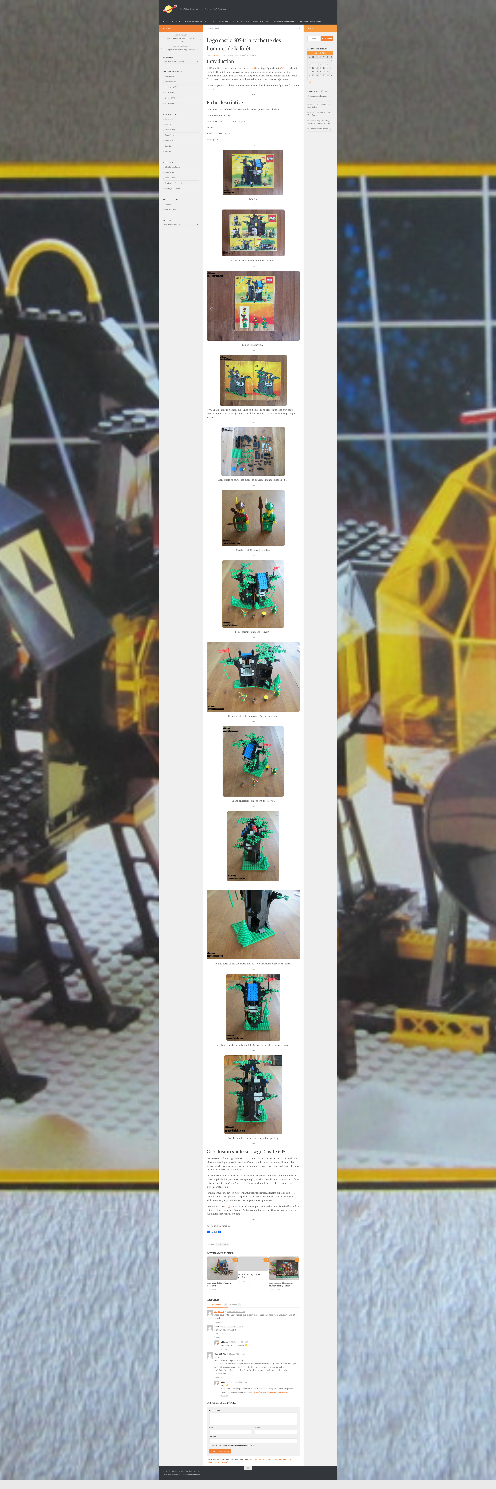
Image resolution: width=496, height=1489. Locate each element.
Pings (236, 1304)
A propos (176, 21)
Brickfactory (169, 140)
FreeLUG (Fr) (170, 98)
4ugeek (168, 204)
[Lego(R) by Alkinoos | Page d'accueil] (170, 9)
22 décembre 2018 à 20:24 (233, 1327)
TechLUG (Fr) (170, 92)
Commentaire (215, 1410)
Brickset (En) (170, 130)
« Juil (309, 82)
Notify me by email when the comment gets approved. (233, 1445)
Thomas (313, 96)
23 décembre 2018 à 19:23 (240, 1342)
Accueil (166, 21)
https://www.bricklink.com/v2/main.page (270, 1392)
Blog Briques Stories (173, 167)
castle (219, 1244)
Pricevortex (169, 119)
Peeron (168, 151)
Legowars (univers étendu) (284, 21)
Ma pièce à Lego (326, 128)
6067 (282, 68)
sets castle (251, 68)
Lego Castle (213, 28)
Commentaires (218, 1304)
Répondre (218, 1322)
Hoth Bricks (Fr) (171, 76)
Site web (212, 1436)
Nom (211, 1427)
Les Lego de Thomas (173, 188)
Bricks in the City (171, 172)
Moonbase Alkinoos (261, 21)
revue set (225, 1244)
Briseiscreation (170, 209)
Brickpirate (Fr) (170, 81)
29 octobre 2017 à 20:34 (236, 1311)
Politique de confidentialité (310, 21)
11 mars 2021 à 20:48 (239, 1382)
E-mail (258, 1427)
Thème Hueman (194, 1475)
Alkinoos (214, 55)
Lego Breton (170, 178)
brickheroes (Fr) (171, 87)
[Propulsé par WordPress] (179, 1474)
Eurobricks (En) (171, 103)
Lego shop (169, 124)
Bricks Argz (169, 135)
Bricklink (168, 146)
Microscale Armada (241, 21)
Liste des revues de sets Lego (196, 21)
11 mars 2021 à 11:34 (237, 1354)
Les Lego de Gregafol (173, 183)
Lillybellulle (219, 1311)
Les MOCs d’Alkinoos (220, 21)
